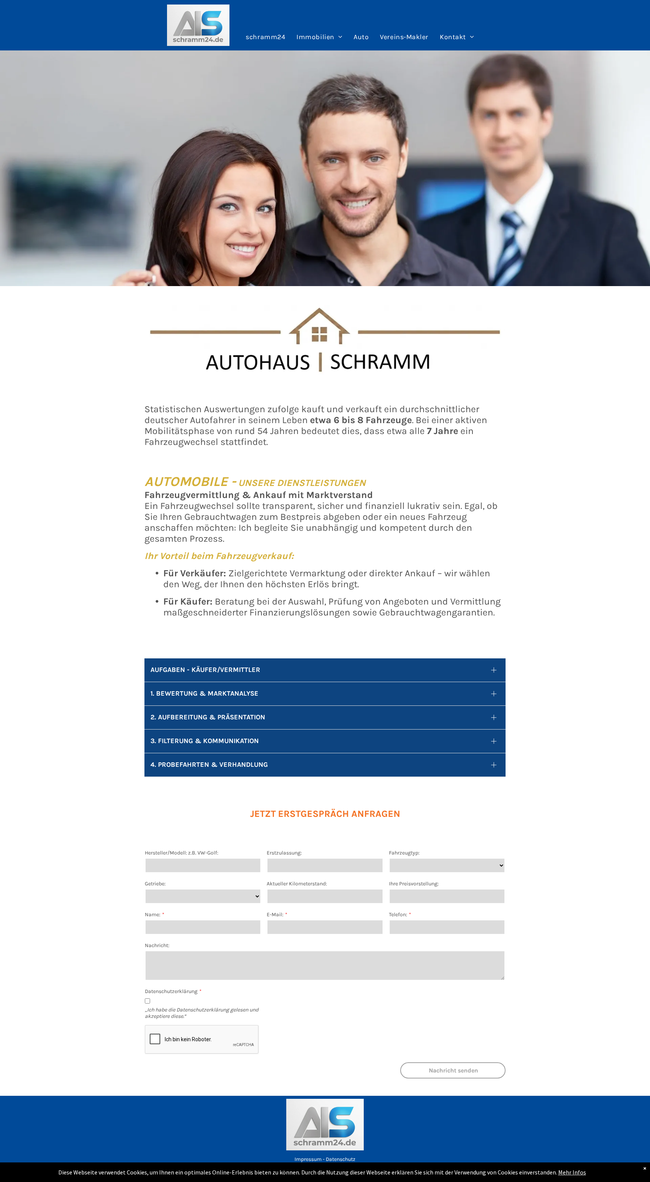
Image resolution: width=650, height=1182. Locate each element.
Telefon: (398, 914)
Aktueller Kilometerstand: (297, 883)
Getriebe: (155, 883)
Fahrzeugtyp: (404, 853)
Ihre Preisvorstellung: (414, 883)
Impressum (308, 1159)
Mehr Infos (572, 1172)
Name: (152, 914)
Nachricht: (157, 945)
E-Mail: (275, 914)
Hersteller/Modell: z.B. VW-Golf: (181, 853)
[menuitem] (265, 37)
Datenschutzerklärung (171, 991)
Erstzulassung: (284, 853)
